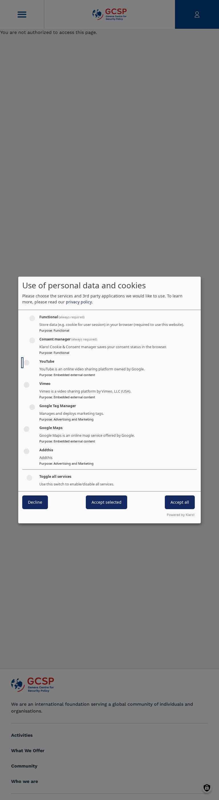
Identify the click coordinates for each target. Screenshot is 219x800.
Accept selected (106, 502)
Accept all (180, 502)
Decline (35, 502)
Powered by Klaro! (180, 515)
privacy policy (79, 302)
